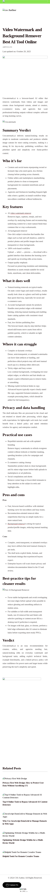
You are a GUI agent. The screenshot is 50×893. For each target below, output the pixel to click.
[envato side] (22, 716)
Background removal (16, 524)
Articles (7, 47)
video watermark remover (20, 213)
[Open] (46, 12)
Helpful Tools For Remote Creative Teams (21, 856)
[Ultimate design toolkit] (25, 73)
